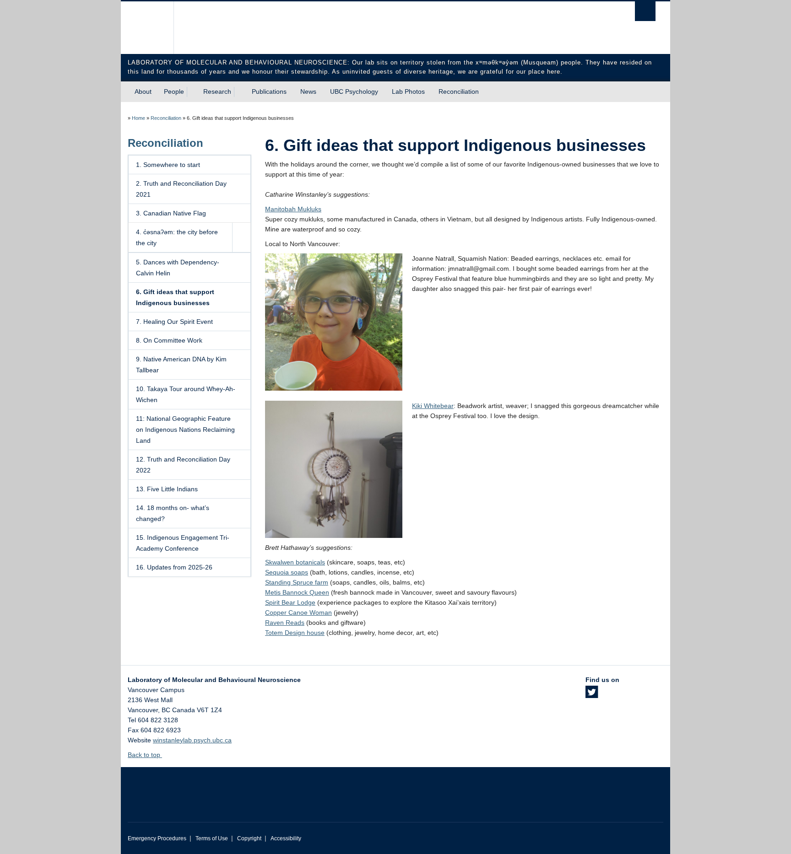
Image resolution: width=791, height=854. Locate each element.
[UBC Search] (645, 11)
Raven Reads (284, 622)
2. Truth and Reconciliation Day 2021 (181, 189)
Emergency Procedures (157, 838)
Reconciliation (459, 91)
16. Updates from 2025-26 (174, 567)
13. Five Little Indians (167, 489)
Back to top (145, 754)
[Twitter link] (591, 694)
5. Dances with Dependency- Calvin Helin (177, 267)
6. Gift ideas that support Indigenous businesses (175, 297)
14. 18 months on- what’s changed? (172, 513)
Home (138, 118)
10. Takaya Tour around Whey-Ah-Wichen (185, 394)
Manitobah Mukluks (293, 209)
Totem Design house (295, 632)
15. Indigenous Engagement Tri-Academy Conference (182, 543)
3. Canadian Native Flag (171, 213)
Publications (269, 91)
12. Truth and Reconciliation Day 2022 (183, 465)
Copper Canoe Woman (298, 612)
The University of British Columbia (147, 27)
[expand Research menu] (239, 92)
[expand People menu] (192, 92)
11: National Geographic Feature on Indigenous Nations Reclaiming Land (185, 429)
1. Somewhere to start (168, 164)
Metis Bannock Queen (297, 592)
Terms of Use (211, 838)
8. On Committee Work (169, 340)
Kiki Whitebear (433, 405)
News (308, 91)
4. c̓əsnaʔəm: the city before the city (177, 237)
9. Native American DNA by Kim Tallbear (181, 364)
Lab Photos (408, 91)
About (143, 91)
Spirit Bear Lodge (290, 602)
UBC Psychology (354, 91)
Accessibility (286, 838)
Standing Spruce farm (296, 582)
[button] (241, 237)
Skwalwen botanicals (295, 562)
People (174, 91)
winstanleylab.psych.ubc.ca (192, 740)
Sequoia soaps (286, 572)
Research (217, 91)
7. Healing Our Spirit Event (174, 321)
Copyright (249, 838)
